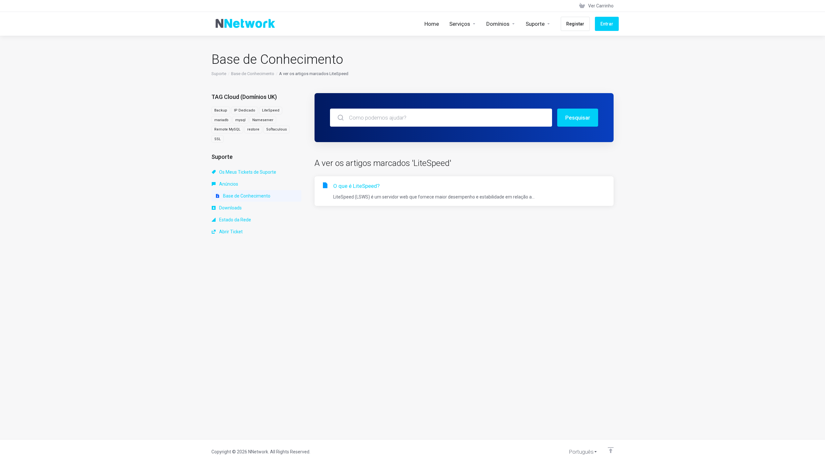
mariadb (221, 120)
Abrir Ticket (230, 231)
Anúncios (228, 184)
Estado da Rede (234, 219)
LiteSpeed (270, 110)
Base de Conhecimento (252, 73)
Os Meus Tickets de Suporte (247, 172)
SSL (217, 139)
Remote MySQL (227, 129)
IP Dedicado (244, 110)
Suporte (218, 73)
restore (253, 129)
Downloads (230, 207)
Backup (220, 110)
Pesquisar (577, 117)
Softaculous (276, 129)
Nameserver (262, 120)
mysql (240, 120)
